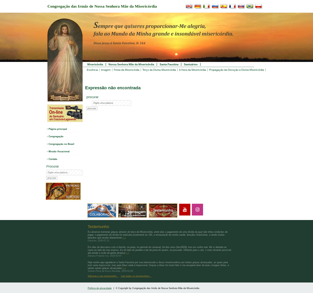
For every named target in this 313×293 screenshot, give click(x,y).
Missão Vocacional (59, 151)
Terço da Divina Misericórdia (159, 69)
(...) (124, 238)
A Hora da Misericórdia (192, 69)
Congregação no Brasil (61, 144)
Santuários (191, 64)
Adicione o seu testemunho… (103, 276)
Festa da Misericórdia (126, 69)
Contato (52, 159)
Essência (92, 69)
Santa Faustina (169, 64)
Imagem (106, 69)
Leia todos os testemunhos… (136, 276)
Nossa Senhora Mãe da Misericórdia (131, 64)
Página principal (57, 129)
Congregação (55, 136)
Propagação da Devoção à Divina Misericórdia (236, 69)
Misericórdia (95, 64)
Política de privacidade (100, 288)
